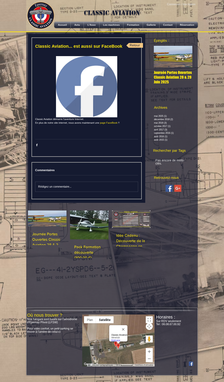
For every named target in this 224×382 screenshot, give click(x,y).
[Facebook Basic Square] (169, 188)
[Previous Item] (159, 56)
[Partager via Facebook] (36, 145)
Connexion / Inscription (181, 4)
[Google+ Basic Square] (177, 188)
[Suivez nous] (191, 364)
